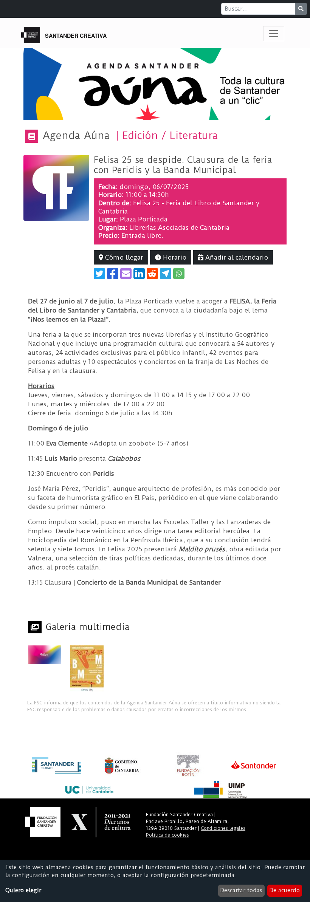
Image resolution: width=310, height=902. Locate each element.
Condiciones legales (223, 828)
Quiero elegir (23, 890)
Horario (173, 257)
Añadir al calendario (235, 257)
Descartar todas (241, 890)
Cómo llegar (123, 257)
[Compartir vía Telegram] (165, 273)
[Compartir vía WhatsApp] (178, 273)
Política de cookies (167, 835)
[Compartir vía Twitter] (99, 273)
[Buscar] (301, 9)
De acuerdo (284, 890)
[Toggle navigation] (273, 33)
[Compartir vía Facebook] (112, 273)
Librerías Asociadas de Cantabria (179, 227)
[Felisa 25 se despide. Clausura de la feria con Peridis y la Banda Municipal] (56, 187)
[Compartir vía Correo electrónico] (126, 273)
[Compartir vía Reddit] (152, 273)
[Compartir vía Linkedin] (139, 273)
